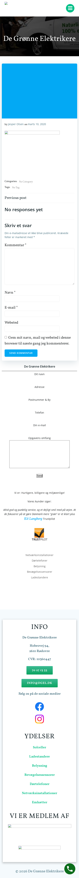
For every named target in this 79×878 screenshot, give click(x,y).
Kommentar (15, 245)
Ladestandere (39, 577)
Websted (11, 322)
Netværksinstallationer (39, 555)
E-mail (11, 307)
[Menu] (70, 8)
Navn (10, 292)
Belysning (40, 566)
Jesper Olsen (16, 124)
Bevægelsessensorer (39, 571)
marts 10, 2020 (37, 124)
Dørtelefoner (39, 560)
